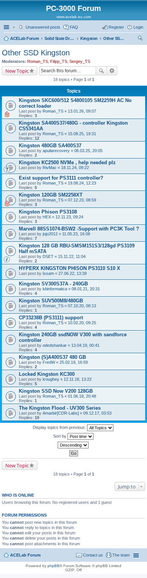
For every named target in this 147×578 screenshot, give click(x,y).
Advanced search (112, 70)
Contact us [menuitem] (93, 555)
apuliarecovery (56, 150)
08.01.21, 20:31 (86, 289)
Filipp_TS (58, 61)
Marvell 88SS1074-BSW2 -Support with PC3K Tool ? (79, 229)
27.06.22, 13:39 (72, 273)
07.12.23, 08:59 (82, 200)
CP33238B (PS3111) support (51, 317)
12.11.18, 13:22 (78, 379)
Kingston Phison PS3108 (48, 212)
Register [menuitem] (116, 27)
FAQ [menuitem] (74, 27)
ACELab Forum (24, 38)
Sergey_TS (79, 61)
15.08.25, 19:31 (82, 133)
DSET (48, 256)
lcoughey (51, 379)
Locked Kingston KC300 (47, 374)
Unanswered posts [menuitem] (43, 27)
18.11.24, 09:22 (75, 167)
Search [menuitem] (140, 39)
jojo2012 (50, 234)
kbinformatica (55, 289)
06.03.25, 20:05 (88, 150)
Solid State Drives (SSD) (59, 38)
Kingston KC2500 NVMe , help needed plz (67, 162)
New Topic (17, 70)
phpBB (53, 566)
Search (101, 70)
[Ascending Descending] (73, 445)
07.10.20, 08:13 (82, 305)
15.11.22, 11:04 (72, 256)
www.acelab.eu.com (74, 17)
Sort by (60, 436)
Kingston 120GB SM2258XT (51, 195)
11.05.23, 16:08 (76, 234)
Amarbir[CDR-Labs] (61, 413)
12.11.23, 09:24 (69, 217)
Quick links (7, 27)
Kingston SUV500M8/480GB (51, 300)
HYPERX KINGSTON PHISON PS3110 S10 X (69, 268)
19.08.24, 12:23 (82, 183)
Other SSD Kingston (114, 38)
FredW (49, 362)
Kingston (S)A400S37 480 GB (52, 357)
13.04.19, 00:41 (85, 345)
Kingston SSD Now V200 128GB (56, 391)
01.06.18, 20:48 (82, 396)
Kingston (89, 38)
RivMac (50, 167)
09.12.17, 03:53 (97, 413)
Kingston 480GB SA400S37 (50, 145)
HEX (47, 217)
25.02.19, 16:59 (74, 362)
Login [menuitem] (138, 27)
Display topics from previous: (60, 427)
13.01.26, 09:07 (82, 111)
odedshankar (55, 345)
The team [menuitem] (121, 555)
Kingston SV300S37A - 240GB (53, 284)
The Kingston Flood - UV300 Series (60, 408)
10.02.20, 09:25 (82, 322)
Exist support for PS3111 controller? (61, 178)
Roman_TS (37, 61)
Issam (48, 273)
